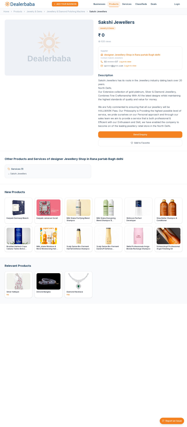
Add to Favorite (142, 143)
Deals (154, 4)
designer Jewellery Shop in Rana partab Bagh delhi (132, 54)
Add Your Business (66, 4)
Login (177, 4)
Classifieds (141, 4)
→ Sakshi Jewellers (17, 173)
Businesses (99, 4)
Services (126, 4)
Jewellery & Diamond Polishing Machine (66, 11)
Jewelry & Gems (34, 11)
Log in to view (125, 62)
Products (113, 4)
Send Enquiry (140, 134)
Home (6, 11)
